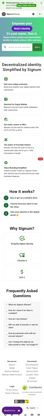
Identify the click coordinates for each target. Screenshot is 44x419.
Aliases (32, 378)
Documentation (32, 365)
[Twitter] (12, 414)
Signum (12, 365)
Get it (37, 47)
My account (32, 381)
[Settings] (33, 14)
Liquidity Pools (32, 375)
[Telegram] (18, 414)
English (32, 408)
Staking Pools (32, 371)
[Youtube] (38, 414)
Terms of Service (12, 393)
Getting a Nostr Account (12, 375)
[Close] (41, 3)
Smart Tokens (32, 368)
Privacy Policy (12, 390)
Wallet (12, 368)
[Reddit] (25, 414)
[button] (22, 304)
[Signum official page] (5, 414)
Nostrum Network (12, 371)
